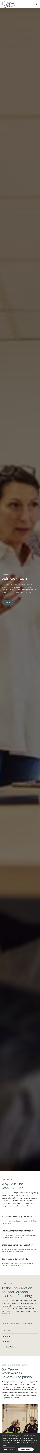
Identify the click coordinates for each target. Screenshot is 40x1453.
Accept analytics (26, 1449)
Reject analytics (9, 1449)
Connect (7, 602)
